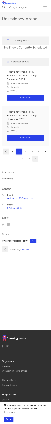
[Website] (8, 224)
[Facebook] (3, 224)
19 (29, 158)
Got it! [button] (9, 419)
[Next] (35, 159)
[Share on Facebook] (11, 249)
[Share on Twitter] (17, 249)
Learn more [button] (9, 412)
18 (22, 158)
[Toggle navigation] (45, 7)
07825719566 (14, 208)
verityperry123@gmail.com (20, 198)
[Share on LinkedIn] (23, 249)
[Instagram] (7, 346)
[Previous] (6, 151)
